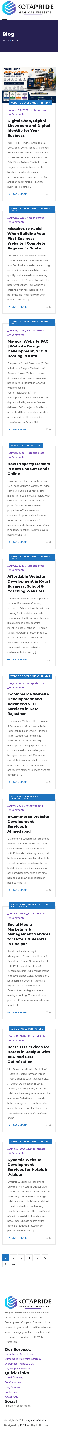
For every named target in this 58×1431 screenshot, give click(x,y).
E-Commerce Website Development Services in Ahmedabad (28, 824)
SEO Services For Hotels (26, 1029)
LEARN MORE (19, 194)
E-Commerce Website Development (24, 797)
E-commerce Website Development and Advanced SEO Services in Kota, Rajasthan (28, 704)
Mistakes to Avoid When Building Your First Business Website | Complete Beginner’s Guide (26, 238)
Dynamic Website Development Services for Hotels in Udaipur (28, 1167)
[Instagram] (45, 1412)
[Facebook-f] (21, 1412)
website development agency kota (30, 209)
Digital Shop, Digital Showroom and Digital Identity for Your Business (28, 128)
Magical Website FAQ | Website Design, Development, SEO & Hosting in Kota (28, 348)
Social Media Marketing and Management (29, 905)
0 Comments (16, 114)
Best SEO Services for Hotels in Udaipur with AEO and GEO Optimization (28, 1054)
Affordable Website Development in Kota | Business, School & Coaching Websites (28, 583)
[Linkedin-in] (33, 1412)
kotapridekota (39, 110)
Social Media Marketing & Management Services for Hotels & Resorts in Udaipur (29, 934)
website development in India (30, 103)
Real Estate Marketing (25, 445)
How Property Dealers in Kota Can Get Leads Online (28, 469)
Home (5, 40)
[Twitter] (9, 1412)
